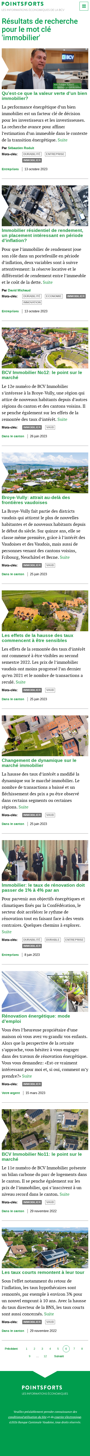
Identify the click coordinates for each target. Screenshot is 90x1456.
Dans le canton (13, 436)
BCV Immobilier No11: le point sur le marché (42, 1157)
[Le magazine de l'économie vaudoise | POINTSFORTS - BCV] (33, 10)
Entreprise (55, 154)
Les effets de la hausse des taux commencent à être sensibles (37, 638)
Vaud (50, 427)
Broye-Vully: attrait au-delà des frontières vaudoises (36, 500)
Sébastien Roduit (21, 148)
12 (45, 1356)
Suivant (59, 1356)
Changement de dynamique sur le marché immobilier (39, 763)
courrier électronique (67, 1417)
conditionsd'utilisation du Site (27, 1417)
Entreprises (10, 169)
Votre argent (11, 1093)
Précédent (11, 1349)
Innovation (32, 302)
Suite (63, 140)
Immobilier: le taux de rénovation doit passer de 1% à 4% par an (43, 887)
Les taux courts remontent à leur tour (43, 1272)
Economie (54, 296)
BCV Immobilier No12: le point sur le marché (42, 375)
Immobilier (32, 160)
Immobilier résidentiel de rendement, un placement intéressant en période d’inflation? (42, 235)
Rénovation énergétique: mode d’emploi (36, 1018)
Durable (53, 940)
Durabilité (31, 154)
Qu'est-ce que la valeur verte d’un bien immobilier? (44, 96)
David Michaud (19, 290)
